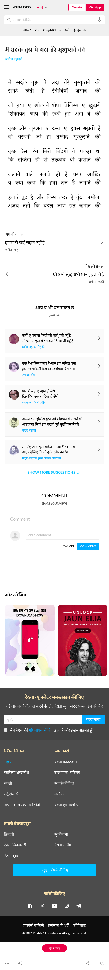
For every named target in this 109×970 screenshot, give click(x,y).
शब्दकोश (49, 29)
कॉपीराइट (79, 925)
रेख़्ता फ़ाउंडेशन (66, 762)
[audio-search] (99, 19)
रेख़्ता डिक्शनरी (15, 845)
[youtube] (54, 906)
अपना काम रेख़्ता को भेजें (22, 805)
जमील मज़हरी (13, 59)
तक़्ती (8, 783)
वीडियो (64, 29)
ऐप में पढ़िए (54, 948)
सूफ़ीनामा (61, 834)
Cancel (69, 546)
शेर (37, 29)
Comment (88, 546)
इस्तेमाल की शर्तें (58, 925)
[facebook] (30, 906)
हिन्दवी (9, 834)
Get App (95, 7)
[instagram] (67, 906)
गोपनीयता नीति (40, 729)
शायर (27, 29)
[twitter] (42, 906)
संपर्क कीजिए (64, 783)
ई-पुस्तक (79, 29)
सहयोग (9, 762)
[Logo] (22, 8)
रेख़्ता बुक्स (12, 856)
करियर (59, 794)
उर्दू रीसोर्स (11, 794)
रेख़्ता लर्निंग (63, 845)
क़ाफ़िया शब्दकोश (16, 772)
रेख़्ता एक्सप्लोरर (67, 805)
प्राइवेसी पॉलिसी (33, 925)
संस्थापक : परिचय (67, 772)
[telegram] (79, 906)
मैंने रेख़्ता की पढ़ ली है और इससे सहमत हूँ (51, 729)
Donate (77, 7)
